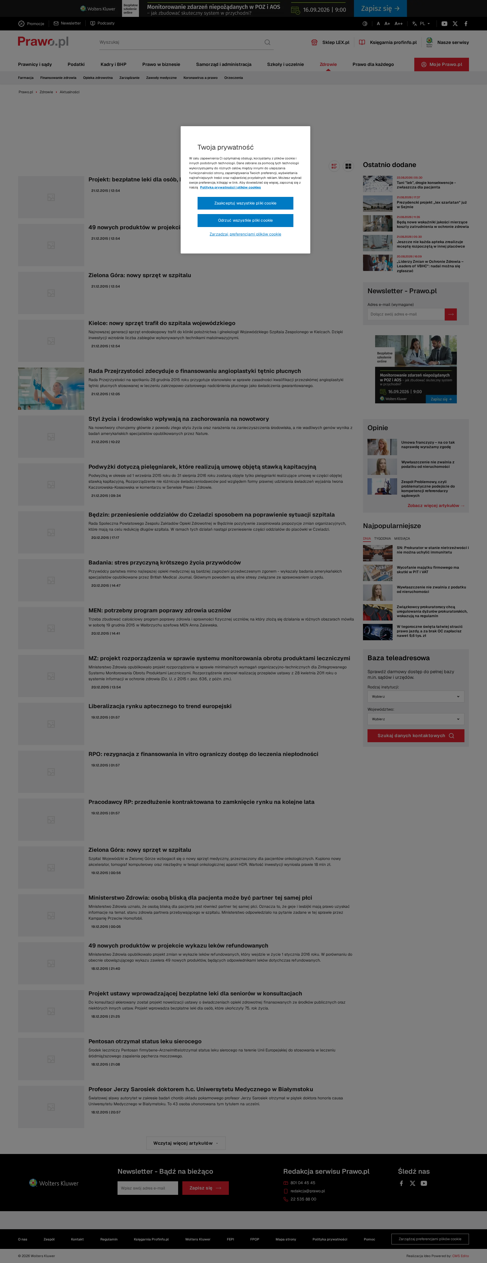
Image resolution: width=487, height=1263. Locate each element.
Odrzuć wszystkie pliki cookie (245, 220)
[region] (245, 190)
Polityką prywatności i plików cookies (230, 187)
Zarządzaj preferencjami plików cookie (245, 234)
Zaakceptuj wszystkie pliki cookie (245, 203)
